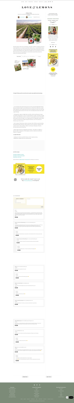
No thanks (37, 212)
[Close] (45, 189)
